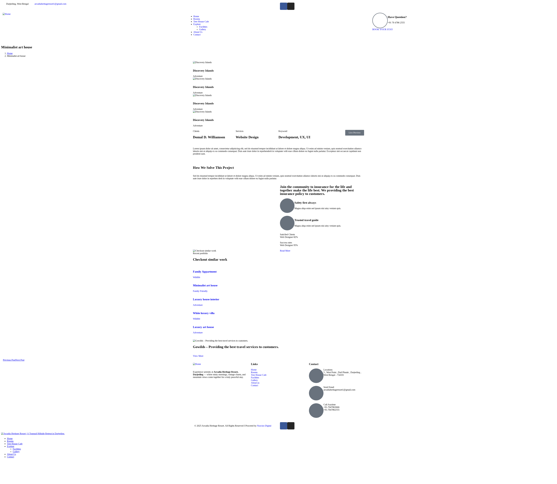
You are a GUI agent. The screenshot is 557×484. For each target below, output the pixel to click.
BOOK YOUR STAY (382, 29)
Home (10, 53)
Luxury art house (203, 327)
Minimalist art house (205, 285)
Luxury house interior (206, 299)
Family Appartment (205, 271)
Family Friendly (200, 291)
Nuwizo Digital (264, 425)
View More (198, 356)
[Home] (7, 14)
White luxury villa (204, 313)
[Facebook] (283, 6)
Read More (285, 250)
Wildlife (196, 277)
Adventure (198, 305)
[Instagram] (290, 6)
